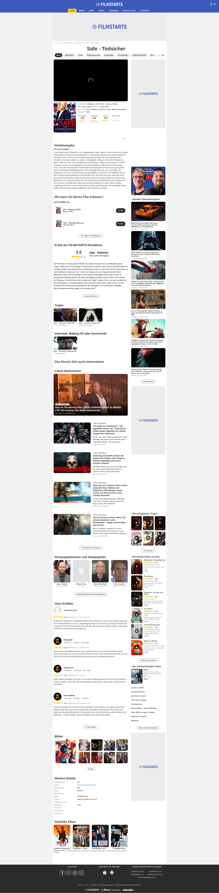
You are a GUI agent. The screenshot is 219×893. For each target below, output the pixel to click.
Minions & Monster (151, 641)
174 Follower (68, 670)
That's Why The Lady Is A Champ (143, 712)
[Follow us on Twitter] (69, 872)
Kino (72, 11)
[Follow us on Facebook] (63, 872)
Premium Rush (119, 848)
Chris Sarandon (119, 584)
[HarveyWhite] (57, 696)
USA (78, 782)
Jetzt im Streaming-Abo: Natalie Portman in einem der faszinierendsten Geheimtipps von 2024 (147, 313)
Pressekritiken (82, 115)
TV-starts (144, 11)
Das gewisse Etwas (138, 692)
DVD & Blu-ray (129, 11)
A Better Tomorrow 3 (62, 848)
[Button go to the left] (159, 55)
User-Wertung (94, 115)
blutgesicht (68, 668)
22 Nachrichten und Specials (90, 548)
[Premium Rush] (119, 836)
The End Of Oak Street (152, 625)
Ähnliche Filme (65, 821)
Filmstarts (106, 115)
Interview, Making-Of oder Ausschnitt (81, 333)
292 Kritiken (78, 670)
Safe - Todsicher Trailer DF (64, 323)
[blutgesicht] (57, 669)
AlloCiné (135, 871)
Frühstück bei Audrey (138, 716)
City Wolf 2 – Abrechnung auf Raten (87, 848)
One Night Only (136, 704)
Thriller (115, 104)
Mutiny (145, 670)
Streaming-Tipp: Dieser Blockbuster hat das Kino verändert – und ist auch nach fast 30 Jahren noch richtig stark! (146, 371)
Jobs (87, 885)
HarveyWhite (69, 695)
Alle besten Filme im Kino (148, 660)
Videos (101, 11)
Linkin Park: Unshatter (139, 700)
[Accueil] (109, 4)
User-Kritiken (64, 603)
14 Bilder (91, 769)
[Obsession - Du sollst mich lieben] (136, 599)
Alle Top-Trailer (148, 551)
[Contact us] (82, 872)
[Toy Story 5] (136, 615)
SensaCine (153, 871)
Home (56, 43)
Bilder (59, 736)
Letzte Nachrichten (68, 371)
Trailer (59, 305)
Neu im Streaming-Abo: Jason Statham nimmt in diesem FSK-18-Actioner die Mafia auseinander (88, 409)
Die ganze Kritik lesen (91, 296)
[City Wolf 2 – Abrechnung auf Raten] (81, 836)
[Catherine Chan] (81, 571)
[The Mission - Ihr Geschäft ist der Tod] (100, 836)
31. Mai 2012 (82, 104)
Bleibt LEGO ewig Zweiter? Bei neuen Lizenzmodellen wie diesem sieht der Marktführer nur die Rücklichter (144, 225)
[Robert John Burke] (100, 571)
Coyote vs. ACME (137, 688)
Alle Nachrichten (148, 381)
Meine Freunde (116, 115)
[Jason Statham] (62, 571)
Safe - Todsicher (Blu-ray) (73, 223)
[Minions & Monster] (136, 647)
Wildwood (134, 720)
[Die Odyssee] (136, 582)
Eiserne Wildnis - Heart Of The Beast (144, 708)
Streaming (114, 11)
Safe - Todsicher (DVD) (72, 210)
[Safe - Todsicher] (65, 117)
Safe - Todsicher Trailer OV (89, 323)
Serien (82, 11)
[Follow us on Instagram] (75, 872)
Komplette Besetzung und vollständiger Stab (90, 594)
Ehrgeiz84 (68, 640)
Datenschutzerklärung (122, 885)
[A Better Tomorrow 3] (62, 836)
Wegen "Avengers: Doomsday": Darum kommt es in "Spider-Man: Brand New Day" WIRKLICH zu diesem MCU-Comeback (147, 283)
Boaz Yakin (87, 107)
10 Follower (67, 642)
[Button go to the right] (163, 55)
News (91, 11)
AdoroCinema (152, 874)
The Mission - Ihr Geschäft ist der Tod (107, 848)
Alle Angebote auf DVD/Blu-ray (91, 236)
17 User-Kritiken (90, 727)
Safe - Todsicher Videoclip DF (65, 351)
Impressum (94, 885)
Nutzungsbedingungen (106, 885)
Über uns (81, 885)
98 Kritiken (76, 698)
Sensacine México (144, 877)
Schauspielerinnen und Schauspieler (80, 557)
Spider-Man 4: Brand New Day (154, 560)
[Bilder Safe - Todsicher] (66, 751)
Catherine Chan (105, 109)
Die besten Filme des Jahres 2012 (77, 850)
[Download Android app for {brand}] (113, 872)
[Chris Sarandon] (119, 571)
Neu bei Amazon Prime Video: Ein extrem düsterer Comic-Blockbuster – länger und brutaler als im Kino (109, 521)
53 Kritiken (76, 642)
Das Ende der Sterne (138, 696)
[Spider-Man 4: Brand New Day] (136, 566)
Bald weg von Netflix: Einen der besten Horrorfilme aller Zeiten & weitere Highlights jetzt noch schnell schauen (109, 459)
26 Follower (67, 698)
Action (108, 104)
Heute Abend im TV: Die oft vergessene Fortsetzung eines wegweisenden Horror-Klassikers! (145, 254)
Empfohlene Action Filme (82, 43)
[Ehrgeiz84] (57, 641)
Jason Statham (92, 109)
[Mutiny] (136, 676)
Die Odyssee (148, 576)
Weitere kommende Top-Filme (148, 728)
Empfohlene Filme (68, 43)
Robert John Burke (119, 109)
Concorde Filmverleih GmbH (86, 785)
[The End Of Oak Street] (136, 631)
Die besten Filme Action (98, 850)
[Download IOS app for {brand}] (106, 872)
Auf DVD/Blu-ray (62, 202)
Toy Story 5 (148, 609)
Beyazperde (135, 874)
